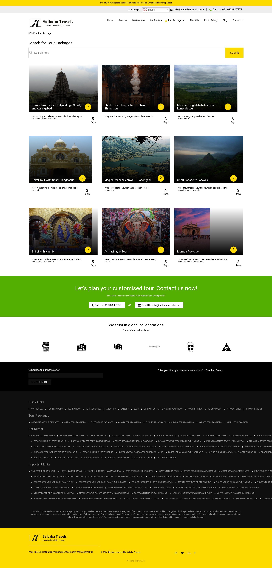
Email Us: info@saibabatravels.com (160, 305)
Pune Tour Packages (156, 422)
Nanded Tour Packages (210, 422)
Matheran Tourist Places (131, 477)
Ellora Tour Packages (102, 422)
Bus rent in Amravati (68, 458)
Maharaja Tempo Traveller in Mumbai (225, 441)
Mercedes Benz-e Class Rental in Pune (240, 488)
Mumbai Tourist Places (71, 477)
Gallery (125, 409)
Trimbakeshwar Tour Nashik (89, 488)
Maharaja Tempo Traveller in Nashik (52, 447)
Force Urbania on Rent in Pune (98, 452)
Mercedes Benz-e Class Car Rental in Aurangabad (104, 493)
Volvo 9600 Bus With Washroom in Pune (192, 493)
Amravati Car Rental (215, 436)
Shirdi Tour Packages (74, 422)
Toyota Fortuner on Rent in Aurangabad (152, 482)
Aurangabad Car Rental (72, 436)
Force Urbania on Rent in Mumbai (178, 447)
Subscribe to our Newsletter (44, 370)
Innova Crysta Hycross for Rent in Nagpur (135, 447)
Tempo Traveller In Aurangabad (200, 471)
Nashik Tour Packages (237, 422)
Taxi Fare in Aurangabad (43, 471)
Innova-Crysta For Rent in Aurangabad (90, 441)
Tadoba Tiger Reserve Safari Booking (141, 499)
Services (123, 20)
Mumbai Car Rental (166, 436)
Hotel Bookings (93, 409)
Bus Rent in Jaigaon (166, 458)
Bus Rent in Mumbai (93, 458)
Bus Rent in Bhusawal (118, 458)
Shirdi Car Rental (98, 436)
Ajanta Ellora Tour (169, 471)
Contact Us (238, 20)
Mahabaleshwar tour (246, 499)
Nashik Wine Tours (162, 488)
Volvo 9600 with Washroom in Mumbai (236, 493)
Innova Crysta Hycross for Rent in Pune (220, 447)
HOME (31, 33)
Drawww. (141, 561)
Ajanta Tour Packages (129, 422)
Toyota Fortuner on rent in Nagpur (52, 488)
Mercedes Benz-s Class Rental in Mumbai (196, 488)
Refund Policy (214, 409)
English (151, 9)
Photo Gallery (211, 20)
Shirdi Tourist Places (44, 477)
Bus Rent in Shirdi (143, 458)
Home (110, 20)
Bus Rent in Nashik (247, 452)
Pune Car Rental (143, 436)
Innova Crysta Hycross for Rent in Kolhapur (140, 452)
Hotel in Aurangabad (71, 471)
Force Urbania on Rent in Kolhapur (185, 452)
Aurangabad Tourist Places (235, 471)
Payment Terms (195, 409)
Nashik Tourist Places (197, 477)
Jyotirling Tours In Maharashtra (104, 471)
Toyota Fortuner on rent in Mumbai (234, 482)
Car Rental (155, 20)
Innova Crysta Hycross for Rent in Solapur (55, 452)
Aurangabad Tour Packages (45, 422)
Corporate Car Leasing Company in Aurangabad (102, 482)
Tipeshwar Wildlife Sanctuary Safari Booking (187, 499)
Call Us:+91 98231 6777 (108, 305)
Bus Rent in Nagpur (43, 458)
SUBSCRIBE (40, 382)
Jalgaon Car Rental (241, 436)
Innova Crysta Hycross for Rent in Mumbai (179, 441)
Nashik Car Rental (121, 436)
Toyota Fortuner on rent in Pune (194, 482)
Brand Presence (254, 409)
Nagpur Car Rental (190, 436)
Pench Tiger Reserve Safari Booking (99, 499)
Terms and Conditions (171, 409)
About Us (194, 20)
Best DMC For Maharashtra (139, 471)
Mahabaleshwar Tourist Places (165, 477)
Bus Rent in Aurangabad (221, 452)
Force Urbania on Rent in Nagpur (92, 447)
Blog (225, 20)
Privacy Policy (234, 409)
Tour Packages (175, 20)
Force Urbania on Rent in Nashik (50, 441)
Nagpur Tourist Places (224, 477)
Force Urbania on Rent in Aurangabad (134, 441)
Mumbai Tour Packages (182, 422)
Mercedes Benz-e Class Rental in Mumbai (54, 493)
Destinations (138, 20)
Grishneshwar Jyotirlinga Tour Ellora (127, 488)
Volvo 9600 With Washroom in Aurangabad (55, 499)
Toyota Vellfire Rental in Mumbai (150, 493)
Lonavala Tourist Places (100, 477)
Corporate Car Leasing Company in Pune (54, 482)
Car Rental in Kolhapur (43, 436)
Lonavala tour (222, 499)
